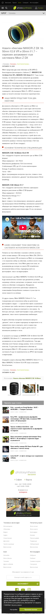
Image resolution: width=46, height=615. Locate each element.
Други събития (8, 564)
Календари (33, 532)
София (18, 479)
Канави (32, 535)
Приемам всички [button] (30, 609)
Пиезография (34, 538)
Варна (28, 479)
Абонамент (23, 584)
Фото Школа (7, 558)
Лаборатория (34, 544)
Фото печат (34, 526)
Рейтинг (33, 558)
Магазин (8, 3)
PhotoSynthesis (23, 64)
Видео (5, 532)
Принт (15, 3)
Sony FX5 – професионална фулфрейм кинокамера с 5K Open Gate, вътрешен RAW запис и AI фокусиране (25, 419)
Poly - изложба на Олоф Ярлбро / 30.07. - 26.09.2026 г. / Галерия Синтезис (24, 408)
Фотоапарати (7, 526)
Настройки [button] (13, 609)
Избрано (33, 555)
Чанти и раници (8, 544)
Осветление (7, 538)
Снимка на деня (35, 561)
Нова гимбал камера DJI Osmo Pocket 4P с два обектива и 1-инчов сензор (26, 447)
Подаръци (33, 541)
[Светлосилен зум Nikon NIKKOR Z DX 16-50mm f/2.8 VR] (14, 388)
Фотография (34, 3)
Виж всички (7, 547)
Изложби (6, 555)
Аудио (5, 535)
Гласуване (33, 564)
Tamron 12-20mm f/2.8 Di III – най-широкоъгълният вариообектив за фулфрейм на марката (26, 429)
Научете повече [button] (16, 605)
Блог (19, 3)
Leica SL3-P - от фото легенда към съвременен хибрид (26, 457)
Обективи (6, 529)
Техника (6, 64)
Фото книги (34, 529)
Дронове (6, 541)
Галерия (25, 3)
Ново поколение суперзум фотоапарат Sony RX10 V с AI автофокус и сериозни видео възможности (25, 438)
